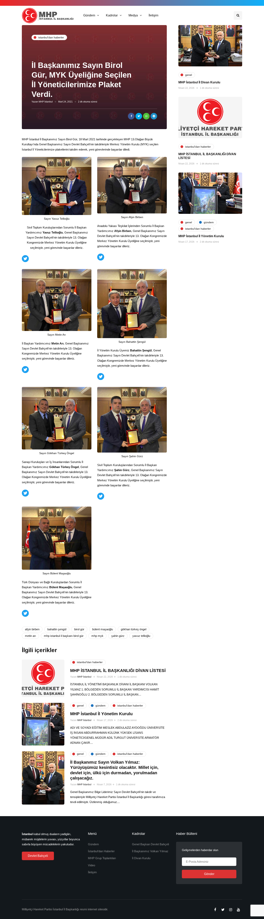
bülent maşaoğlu (102, 629)
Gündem (89, 15)
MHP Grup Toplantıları (102, 858)
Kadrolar (112, 15)
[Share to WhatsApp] (146, 116)
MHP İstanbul (46, 101)
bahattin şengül (56, 629)
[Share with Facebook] (131, 116)
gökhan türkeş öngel (133, 629)
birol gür (79, 629)
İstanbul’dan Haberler (101, 851)
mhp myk (97, 635)
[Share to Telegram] (154, 116)
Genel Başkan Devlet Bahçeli (150, 844)
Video (91, 865)
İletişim (153, 15)
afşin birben (32, 629)
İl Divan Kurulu (141, 858)
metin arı (30, 635)
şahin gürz (117, 635)
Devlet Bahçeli (38, 855)
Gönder (209, 874)
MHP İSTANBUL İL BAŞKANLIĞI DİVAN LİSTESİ (118, 670)
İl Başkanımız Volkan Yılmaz (150, 851)
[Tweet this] (138, 116)
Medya (133, 15)
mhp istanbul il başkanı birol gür (63, 635)
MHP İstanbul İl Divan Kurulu (199, 82)
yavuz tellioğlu (141, 635)
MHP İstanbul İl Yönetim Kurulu (201, 236)
